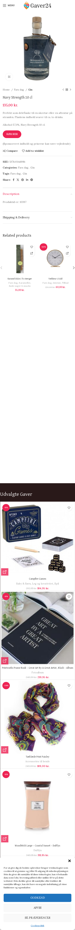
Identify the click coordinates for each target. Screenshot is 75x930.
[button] (69, 861)
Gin (30, 89)
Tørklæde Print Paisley (37, 757)
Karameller (24, 282)
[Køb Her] (31, 253)
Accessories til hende (37, 761)
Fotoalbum (37, 672)
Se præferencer (37, 917)
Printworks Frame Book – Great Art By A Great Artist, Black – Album (37, 668)
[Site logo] (37, 5)
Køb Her (12, 134)
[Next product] (70, 90)
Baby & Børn (23, 583)
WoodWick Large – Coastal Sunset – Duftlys (37, 845)
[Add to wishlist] (31, 247)
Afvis (37, 907)
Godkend (37, 897)
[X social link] (17, 179)
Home (6, 89)
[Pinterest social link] (22, 179)
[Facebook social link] (13, 179)
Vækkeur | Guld (55, 279)
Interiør (57, 282)
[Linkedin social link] (27, 179)
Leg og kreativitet (42, 583)
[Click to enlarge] (9, 77)
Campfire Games (37, 579)
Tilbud (65, 282)
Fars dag (19, 89)
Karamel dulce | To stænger (20, 279)
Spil (56, 583)
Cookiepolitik (37, 925)
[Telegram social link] (31, 179)
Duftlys (37, 850)
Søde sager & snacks (20, 286)
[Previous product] (63, 90)
